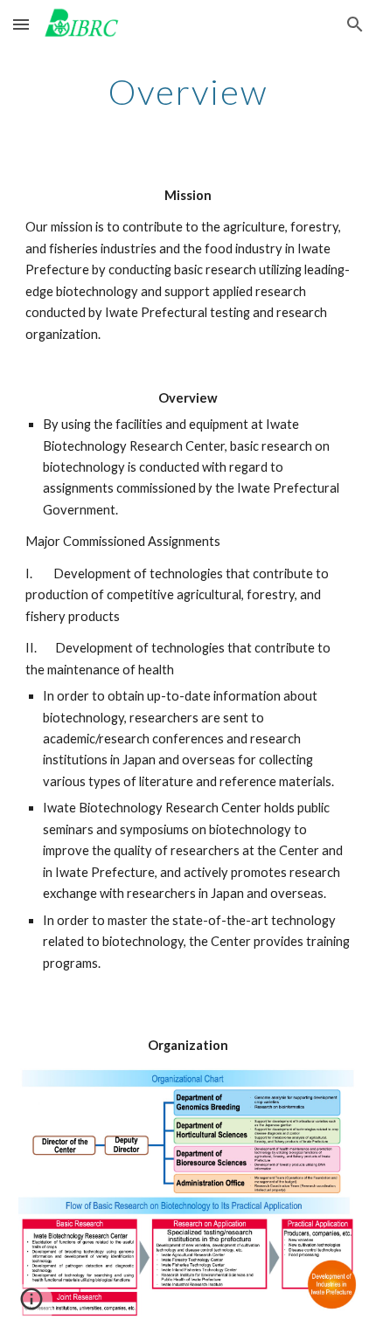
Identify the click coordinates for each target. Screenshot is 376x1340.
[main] (188, 92)
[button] (21, 24)
